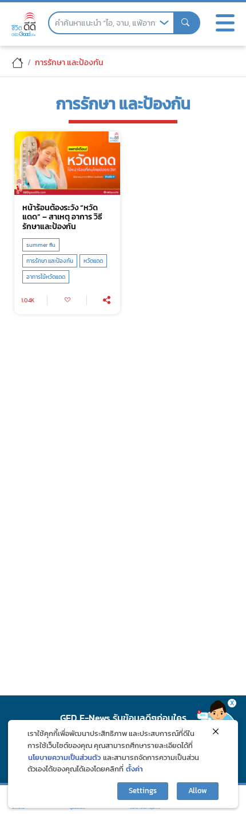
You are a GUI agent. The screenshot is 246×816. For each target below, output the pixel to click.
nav (225, 22)
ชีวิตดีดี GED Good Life (23, 24)
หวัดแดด (93, 261)
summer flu (40, 245)
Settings (143, 790)
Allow (197, 790)
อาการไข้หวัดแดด (45, 277)
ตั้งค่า (134, 768)
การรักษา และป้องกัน (49, 261)
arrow (164, 23)
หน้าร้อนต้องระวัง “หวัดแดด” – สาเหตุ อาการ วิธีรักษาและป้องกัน (62, 217)
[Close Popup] (216, 731)
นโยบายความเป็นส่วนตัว (64, 757)
